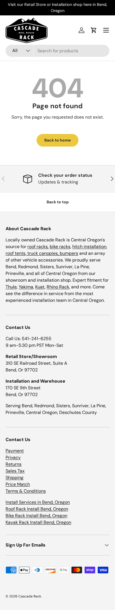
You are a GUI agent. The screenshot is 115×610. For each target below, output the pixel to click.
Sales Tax (15, 471)
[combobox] (57, 51)
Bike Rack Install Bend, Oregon (36, 516)
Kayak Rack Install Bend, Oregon (38, 522)
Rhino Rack (58, 287)
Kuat (40, 287)
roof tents (15, 253)
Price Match (18, 484)
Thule (11, 287)
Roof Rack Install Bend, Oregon (37, 509)
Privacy (13, 457)
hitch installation (89, 246)
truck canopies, (43, 253)
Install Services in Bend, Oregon (38, 502)
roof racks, (38, 246)
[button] (94, 30)
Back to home (57, 140)
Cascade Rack (29, 596)
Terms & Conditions (26, 491)
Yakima (26, 287)
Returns (13, 464)
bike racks (60, 246)
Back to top (58, 201)
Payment (15, 451)
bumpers (69, 253)
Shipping (14, 478)
